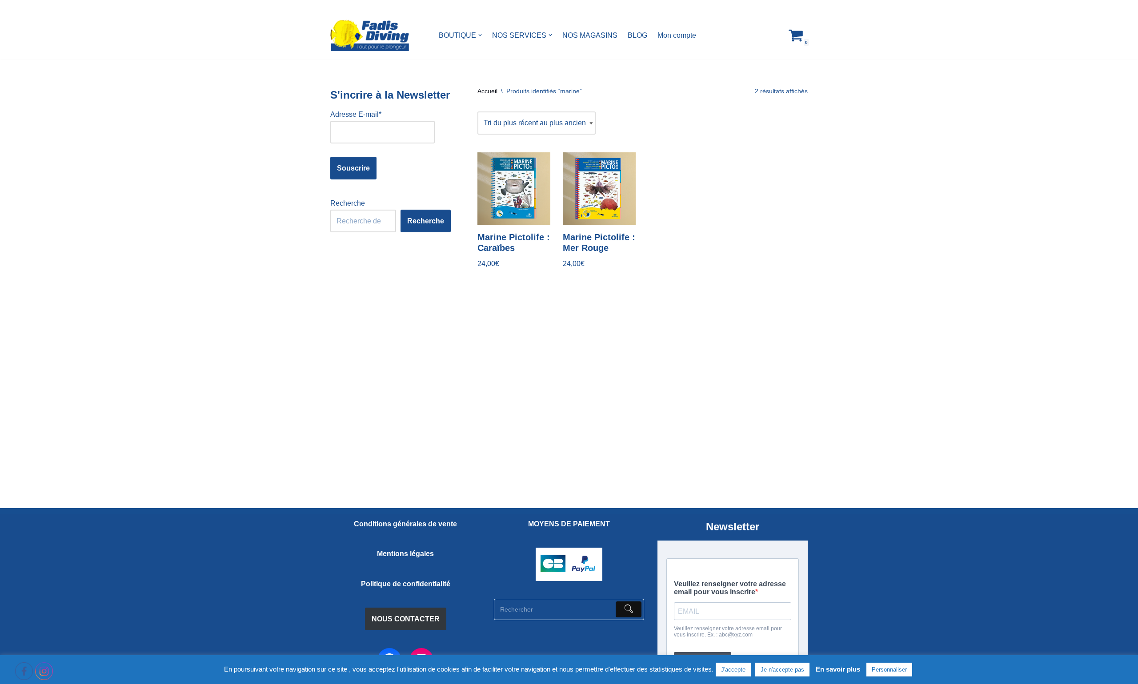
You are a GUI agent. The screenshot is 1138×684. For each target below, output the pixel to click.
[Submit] (628, 609)
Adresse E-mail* (355, 114)
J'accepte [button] (733, 669)
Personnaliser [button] (889, 669)
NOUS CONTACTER (406, 619)
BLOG (637, 35)
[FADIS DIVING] (369, 35)
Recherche (347, 203)
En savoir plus (838, 669)
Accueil (487, 91)
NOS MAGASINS (589, 35)
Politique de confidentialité (405, 584)
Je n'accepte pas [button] (782, 669)
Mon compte (676, 35)
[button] (480, 35)
